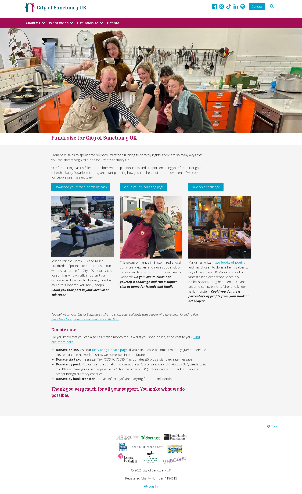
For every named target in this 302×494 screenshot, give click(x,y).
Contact (257, 6)
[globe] (242, 6)
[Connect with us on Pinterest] (235, 6)
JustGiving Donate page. (110, 350)
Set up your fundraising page (143, 187)
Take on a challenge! (206, 187)
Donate (113, 22)
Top (273, 426)
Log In (153, 486)
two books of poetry (229, 262)
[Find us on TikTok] (228, 7)
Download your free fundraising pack (81, 187)
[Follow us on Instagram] (221, 6)
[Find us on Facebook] (214, 6)
